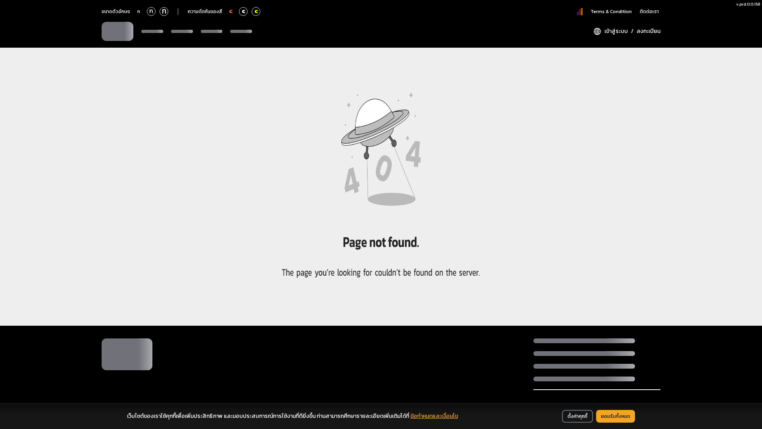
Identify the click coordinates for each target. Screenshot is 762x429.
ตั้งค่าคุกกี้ (577, 416)
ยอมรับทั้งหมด (615, 416)
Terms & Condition (611, 11)
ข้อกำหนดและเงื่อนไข (434, 416)
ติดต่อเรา (649, 11)
